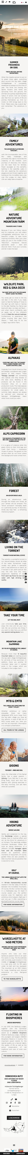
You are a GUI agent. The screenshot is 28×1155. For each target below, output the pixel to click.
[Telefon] (6, 2)
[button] (14, 1145)
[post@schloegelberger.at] (16, 1099)
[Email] (10, 2)
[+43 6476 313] (12, 1099)
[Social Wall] (11, 1103)
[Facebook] (15, 1103)
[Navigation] (2, 2)
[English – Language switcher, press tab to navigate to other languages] (22, 2)
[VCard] (19, 1103)
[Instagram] (7, 1103)
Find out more (20, 34)
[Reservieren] (26, 574)
